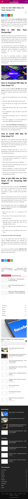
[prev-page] (2, 298)
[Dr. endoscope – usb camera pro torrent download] (4, 280)
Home (2, 4)
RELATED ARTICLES (6, 275)
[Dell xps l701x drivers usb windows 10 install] (4, 399)
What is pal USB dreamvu (14, 385)
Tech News (20, 493)
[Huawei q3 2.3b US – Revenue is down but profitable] (4, 381)
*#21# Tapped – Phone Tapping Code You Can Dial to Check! (20, 270)
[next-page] (4, 298)
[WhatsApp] (11, 15)
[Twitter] (5, 15)
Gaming (6, 493)
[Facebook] (2, 15)
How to (6, 4)
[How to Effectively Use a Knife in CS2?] (4, 350)
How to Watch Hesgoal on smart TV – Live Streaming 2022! (7, 270)
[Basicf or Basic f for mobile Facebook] (14, 328)
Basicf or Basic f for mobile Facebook (12, 339)
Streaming (11, 495)
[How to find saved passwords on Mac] (4, 287)
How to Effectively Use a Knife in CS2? (16, 348)
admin (2, 340)
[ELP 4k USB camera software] (4, 393)
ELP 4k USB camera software (15, 391)
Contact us (16, 495)
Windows (11, 493)
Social (24, 493)
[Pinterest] (8, 15)
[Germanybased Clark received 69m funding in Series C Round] (4, 368)
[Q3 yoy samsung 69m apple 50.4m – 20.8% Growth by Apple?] (4, 362)
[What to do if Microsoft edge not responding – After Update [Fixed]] (4, 293)
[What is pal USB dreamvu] (4, 387)
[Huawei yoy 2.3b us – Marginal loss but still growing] (4, 374)
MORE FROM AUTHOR (16, 275)
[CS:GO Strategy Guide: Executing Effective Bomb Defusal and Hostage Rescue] (4, 356)
